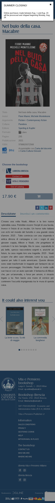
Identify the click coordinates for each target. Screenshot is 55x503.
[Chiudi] (50, 4)
